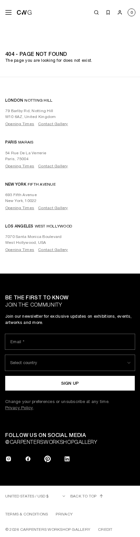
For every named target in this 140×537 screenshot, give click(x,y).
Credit (105, 529)
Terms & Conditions (26, 514)
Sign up (70, 383)
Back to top (83, 496)
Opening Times (19, 124)
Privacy (64, 514)
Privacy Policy (19, 407)
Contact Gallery (53, 124)
